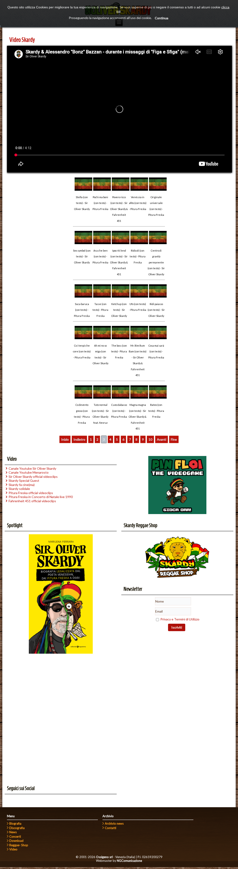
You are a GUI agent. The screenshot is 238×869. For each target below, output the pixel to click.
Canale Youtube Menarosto (29, 472)
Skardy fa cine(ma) (22, 485)
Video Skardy (22, 39)
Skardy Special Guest (24, 480)
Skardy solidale (19, 489)
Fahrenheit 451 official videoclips (32, 501)
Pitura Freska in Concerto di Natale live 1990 (41, 497)
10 (150, 439)
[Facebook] (10, 800)
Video (13, 849)
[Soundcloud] (27, 800)
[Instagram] (35, 800)
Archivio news (114, 823)
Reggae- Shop (18, 845)
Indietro (79, 439)
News (13, 832)
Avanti (161, 439)
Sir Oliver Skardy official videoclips (33, 477)
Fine (174, 439)
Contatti (110, 828)
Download (16, 841)
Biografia (15, 823)
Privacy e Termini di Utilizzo (179, 619)
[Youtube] (18, 800)
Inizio (65, 439)
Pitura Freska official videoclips (31, 493)
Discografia (17, 828)
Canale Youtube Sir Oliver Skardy (32, 468)
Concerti (15, 836)
